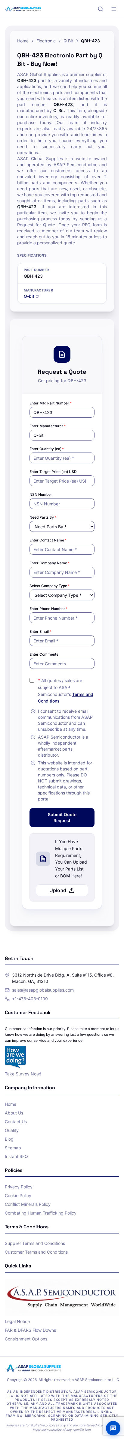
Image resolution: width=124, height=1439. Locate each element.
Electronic (46, 40)
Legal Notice (17, 1321)
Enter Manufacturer (47, 426)
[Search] (100, 9)
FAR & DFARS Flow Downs (30, 1330)
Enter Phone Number (48, 608)
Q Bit (68, 40)
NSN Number (40, 494)
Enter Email (40, 631)
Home (23, 40)
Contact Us (16, 1121)
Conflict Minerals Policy (28, 1204)
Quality (12, 1130)
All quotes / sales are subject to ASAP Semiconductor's (65, 690)
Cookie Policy (18, 1195)
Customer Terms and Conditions (36, 1252)
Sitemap (13, 1147)
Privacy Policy (19, 1186)
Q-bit (29, 296)
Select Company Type (49, 586)
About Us (14, 1112)
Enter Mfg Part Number (50, 403)
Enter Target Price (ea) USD (53, 471)
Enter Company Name (49, 563)
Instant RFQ (16, 1156)
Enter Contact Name (48, 540)
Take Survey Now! (23, 1073)
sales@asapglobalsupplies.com (43, 989)
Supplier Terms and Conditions (35, 1243)
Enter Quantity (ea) (46, 449)
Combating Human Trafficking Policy (40, 1212)
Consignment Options (26, 1338)
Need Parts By (42, 517)
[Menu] (113, 9)
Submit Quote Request (62, 817)
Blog (9, 1139)
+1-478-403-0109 (30, 998)
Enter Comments (43, 654)
